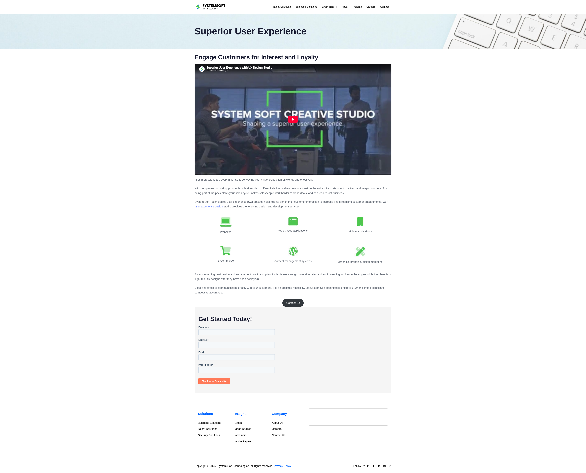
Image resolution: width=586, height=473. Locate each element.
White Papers (243, 441)
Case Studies (243, 428)
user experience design (209, 206)
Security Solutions (209, 435)
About (345, 6)
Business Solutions (306, 6)
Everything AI (329, 6)
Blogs (238, 422)
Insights (357, 6)
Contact (384, 6)
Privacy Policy (282, 466)
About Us (277, 422)
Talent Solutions (282, 6)
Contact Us (293, 302)
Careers (371, 6)
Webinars (240, 435)
